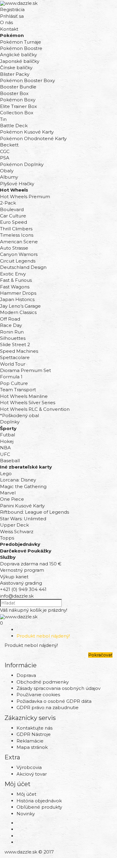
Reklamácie (30, 741)
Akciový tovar (31, 774)
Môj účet (26, 794)
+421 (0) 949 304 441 (23, 589)
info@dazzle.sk (17, 596)
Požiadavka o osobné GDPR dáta (54, 701)
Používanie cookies (38, 694)
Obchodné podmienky (42, 682)
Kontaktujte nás (34, 728)
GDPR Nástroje (33, 734)
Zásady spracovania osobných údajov (58, 688)
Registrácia (12, 9)
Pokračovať (100, 655)
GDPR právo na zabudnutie (47, 707)
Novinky (25, 813)
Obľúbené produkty (39, 807)
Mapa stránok (32, 747)
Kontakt (9, 29)
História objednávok (39, 801)
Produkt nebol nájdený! (43, 636)
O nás (6, 22)
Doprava (26, 675)
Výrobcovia (29, 767)
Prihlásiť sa (12, 16)
